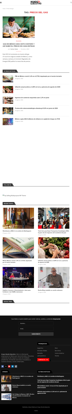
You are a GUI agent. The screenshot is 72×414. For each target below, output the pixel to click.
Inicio (4, 8)
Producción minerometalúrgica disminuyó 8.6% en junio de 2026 (36, 108)
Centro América (59, 353)
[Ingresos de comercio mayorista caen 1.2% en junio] (8, 100)
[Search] (71, 3)
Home (36, 410)
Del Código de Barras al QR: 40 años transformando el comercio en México (23, 395)
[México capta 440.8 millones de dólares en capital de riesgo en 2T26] (8, 121)
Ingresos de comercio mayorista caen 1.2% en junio (32, 97)
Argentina (40, 348)
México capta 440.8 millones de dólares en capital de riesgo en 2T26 (37, 119)
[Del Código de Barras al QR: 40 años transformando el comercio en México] (6, 396)
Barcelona (58, 350)
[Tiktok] (16, 366)
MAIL (47, 359)
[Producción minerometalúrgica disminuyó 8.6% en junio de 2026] (8, 110)
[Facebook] (2, 366)
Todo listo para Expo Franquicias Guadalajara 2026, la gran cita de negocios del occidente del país (53, 231)
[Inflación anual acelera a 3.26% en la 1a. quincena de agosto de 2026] (8, 89)
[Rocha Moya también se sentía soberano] (53, 277)
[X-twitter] (6, 366)
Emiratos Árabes (42, 350)
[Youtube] (9, 366)
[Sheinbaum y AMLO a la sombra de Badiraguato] (18, 218)
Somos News (14, 49)
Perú (56, 348)
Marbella (40, 353)
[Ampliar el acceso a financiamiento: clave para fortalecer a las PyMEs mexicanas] (18, 277)
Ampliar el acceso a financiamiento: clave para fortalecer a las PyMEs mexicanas (17, 291)
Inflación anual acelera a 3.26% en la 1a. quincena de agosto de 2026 (37, 87)
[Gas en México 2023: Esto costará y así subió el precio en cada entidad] (19, 27)
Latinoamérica (41, 355)
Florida (57, 355)
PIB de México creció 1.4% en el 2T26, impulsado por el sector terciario (38, 76)
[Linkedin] (12, 366)
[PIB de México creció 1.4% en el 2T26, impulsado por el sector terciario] (8, 78)
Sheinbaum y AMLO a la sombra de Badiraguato (17, 231)
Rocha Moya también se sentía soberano (50, 290)
